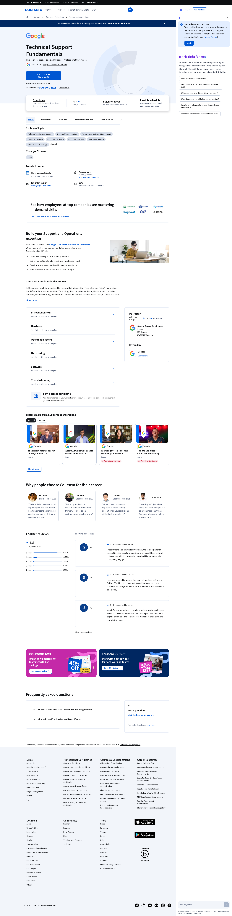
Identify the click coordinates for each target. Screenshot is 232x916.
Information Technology (54, 17)
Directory (104, 856)
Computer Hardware (55, 139)
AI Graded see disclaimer (89, 177)
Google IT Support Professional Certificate (69, 244)
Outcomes (46, 119)
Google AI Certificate (71, 763)
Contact (103, 848)
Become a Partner (34, 872)
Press (102, 824)
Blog (65, 836)
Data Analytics (32, 775)
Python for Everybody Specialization (109, 806)
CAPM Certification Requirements (150, 767)
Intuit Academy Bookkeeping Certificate (75, 804)
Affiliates (103, 860)
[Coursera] (33, 10)
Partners (66, 828)
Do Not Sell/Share (107, 868)
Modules (63, 119)
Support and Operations (79, 17)
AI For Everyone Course (109, 771)
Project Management (35, 791)
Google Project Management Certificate (75, 781)
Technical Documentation (67, 134)
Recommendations (83, 119)
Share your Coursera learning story (151, 808)
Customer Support (35, 139)
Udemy (29, 885)
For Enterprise (32, 860)
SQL (28, 799)
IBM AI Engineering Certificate (75, 790)
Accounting (31, 763)
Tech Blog (67, 844)
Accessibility (105, 844)
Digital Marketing (33, 779)
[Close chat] (227, 17)
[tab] (31, 420)
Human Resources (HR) (36, 783)
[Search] (130, 9)
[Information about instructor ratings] (143, 318)
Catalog (30, 840)
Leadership (31, 832)
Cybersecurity (32, 771)
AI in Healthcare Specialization (112, 775)
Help (102, 840)
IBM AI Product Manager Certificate (77, 794)
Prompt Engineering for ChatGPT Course (113, 800)
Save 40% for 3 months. (119, 23)
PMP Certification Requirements (150, 797)
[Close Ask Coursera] (180, 10)
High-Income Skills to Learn (148, 789)
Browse (37, 17)
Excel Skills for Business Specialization (110, 785)
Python (29, 795)
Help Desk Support (96, 139)
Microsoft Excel (33, 787)
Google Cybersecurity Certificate (76, 767)
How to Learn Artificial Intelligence (151, 793)
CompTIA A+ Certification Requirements (147, 772)
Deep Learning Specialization (112, 779)
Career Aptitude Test (145, 763)
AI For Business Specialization (112, 767)
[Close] (164, 23)
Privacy (103, 836)
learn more (150, 725)
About (31, 119)
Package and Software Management (96, 134)
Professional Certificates (37, 848)
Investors (104, 828)
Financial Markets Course (110, 790)
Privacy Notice (210, 37)
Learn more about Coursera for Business (49, 216)
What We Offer (32, 828)
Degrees (30, 856)
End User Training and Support (40, 134)
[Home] (27, 17)
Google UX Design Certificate (75, 786)
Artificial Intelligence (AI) (36, 767)
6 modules (39, 100)
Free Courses (32, 881)
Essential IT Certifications (147, 785)
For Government (33, 864)
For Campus (31, 868)
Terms (103, 832)
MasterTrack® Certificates (37, 852)
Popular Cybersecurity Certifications (146, 802)
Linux (30, 157)
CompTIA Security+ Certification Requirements (150, 779)
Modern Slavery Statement (111, 864)
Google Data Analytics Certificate (76, 771)
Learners (67, 824)
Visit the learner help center (141, 715)
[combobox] (95, 10)
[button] (61, 9)
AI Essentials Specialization (111, 763)
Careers (30, 836)
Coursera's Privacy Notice (130, 744)
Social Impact (32, 876)
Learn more (64, 87)
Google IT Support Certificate (75, 775)
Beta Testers (68, 832)
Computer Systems (76, 139)
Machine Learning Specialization (113, 794)
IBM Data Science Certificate (74, 798)
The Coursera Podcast (72, 840)
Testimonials (107, 119)
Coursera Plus (32, 844)
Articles (103, 852)
